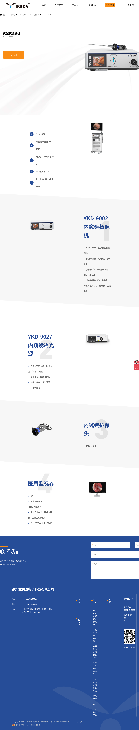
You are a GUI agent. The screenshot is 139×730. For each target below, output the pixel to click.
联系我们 (110, 5)
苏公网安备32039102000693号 (28, 725)
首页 (44, 5)
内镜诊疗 (23, 15)
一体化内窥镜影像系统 (95, 685)
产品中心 (76, 5)
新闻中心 (93, 5)
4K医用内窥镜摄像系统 (95, 652)
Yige (80, 721)
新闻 (110, 600)
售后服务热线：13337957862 (129, 618)
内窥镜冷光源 (95, 712)
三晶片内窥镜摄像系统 (95, 635)
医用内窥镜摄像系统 (95, 668)
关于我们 (59, 5)
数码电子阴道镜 (95, 700)
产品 (94, 600)
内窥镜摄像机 (34, 15)
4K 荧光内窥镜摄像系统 (95, 617)
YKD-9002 (47, 15)
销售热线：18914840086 (129, 608)
